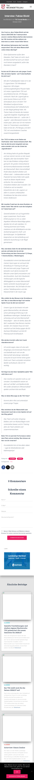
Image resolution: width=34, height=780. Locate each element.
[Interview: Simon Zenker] (17, 727)
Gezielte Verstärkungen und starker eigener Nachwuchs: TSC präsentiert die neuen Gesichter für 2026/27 (16, 629)
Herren (20, 458)
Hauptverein (9, 1)
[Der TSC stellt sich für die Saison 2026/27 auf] (17, 667)
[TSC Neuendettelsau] (13, 6)
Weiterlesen (18, 648)
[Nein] (32, 771)
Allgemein (12, 458)
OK (17, 772)
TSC (11, 461)
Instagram (25, 1)
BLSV (14, 1)
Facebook (19, 1)
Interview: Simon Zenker (14, 747)
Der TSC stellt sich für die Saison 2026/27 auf (14, 689)
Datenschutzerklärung (17, 776)
